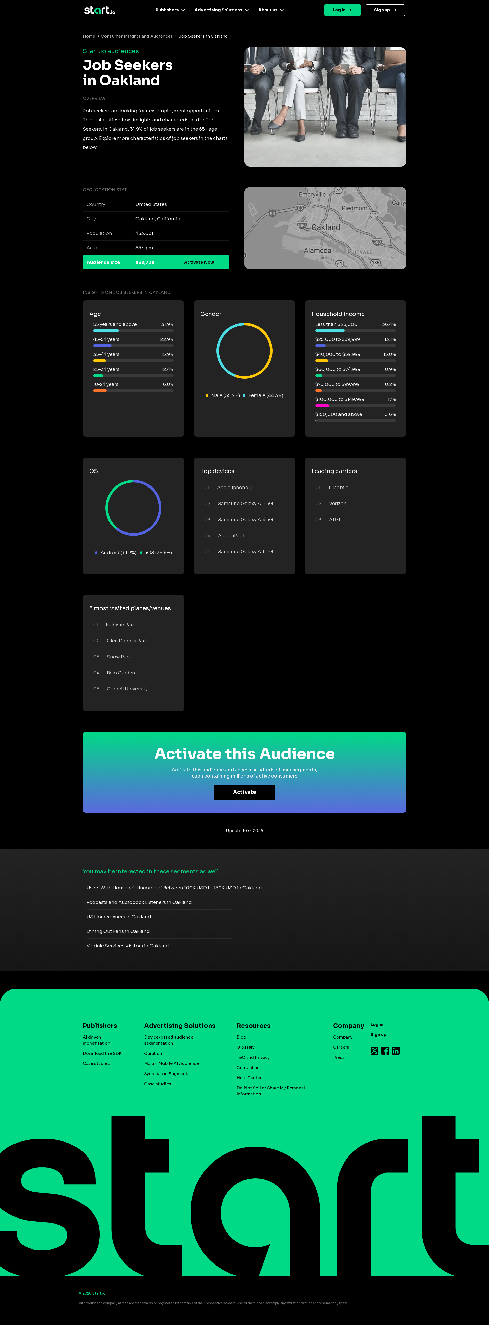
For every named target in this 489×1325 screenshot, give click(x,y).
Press (339, 1057)
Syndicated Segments (167, 1073)
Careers (341, 1047)
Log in (339, 10)
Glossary (246, 1047)
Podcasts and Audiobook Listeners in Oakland (139, 902)
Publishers (167, 10)
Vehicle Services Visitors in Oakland (128, 946)
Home (89, 36)
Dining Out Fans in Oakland (118, 931)
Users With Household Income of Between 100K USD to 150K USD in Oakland (174, 888)
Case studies (96, 1063)
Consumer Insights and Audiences (137, 36)
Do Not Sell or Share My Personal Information (271, 1091)
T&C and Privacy (253, 1057)
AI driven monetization (96, 1040)
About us (268, 10)
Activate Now (199, 262)
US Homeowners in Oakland (119, 917)
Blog (241, 1037)
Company (342, 1037)
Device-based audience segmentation (168, 1040)
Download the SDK (102, 1053)
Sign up (382, 10)
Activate (244, 792)
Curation (153, 1053)
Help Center (249, 1077)
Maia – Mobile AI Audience (171, 1063)
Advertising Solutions (218, 10)
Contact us (248, 1067)
